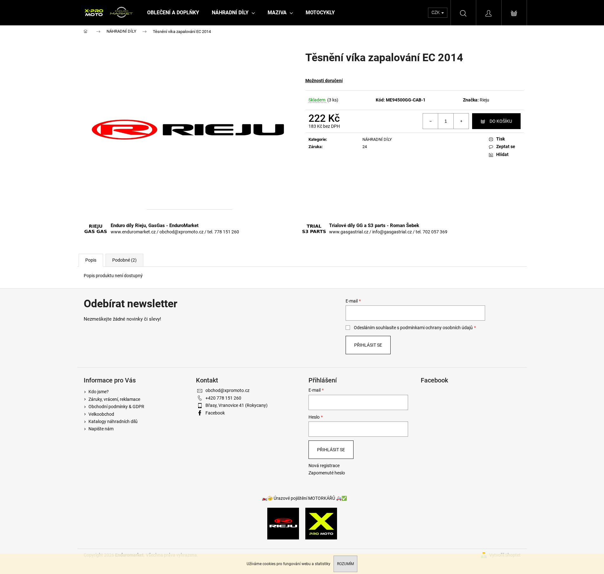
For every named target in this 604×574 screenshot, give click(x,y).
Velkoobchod (101, 414)
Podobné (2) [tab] (124, 260)
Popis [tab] (90, 260)
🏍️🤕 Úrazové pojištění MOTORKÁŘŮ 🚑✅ (304, 498)
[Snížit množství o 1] (430, 121)
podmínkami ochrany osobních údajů (436, 327)
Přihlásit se (368, 345)
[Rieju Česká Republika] (283, 523)
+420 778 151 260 (223, 398)
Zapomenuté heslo (326, 472)
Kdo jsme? (98, 391)
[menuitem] (173, 12)
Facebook (215, 412)
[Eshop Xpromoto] (321, 523)
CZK (436, 12)
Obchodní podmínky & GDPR (116, 406)
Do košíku (501, 121)
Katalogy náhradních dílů (113, 421)
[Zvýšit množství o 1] (461, 121)
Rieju (484, 99)
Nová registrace (324, 465)
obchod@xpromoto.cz (227, 390)
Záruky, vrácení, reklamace (114, 399)
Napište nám (101, 428)
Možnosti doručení (324, 80)
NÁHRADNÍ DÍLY (377, 139)
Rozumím (345, 564)
